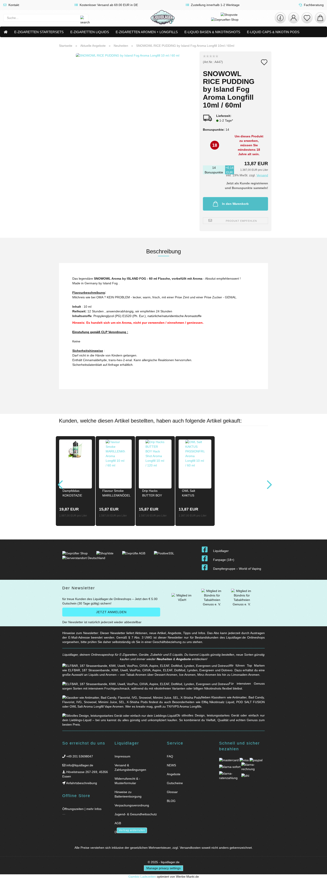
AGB (118, 823)
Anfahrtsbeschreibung (81, 783)
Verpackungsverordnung (132, 805)
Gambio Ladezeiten (142, 876)
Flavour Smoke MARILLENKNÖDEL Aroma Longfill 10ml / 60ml (116, 494)
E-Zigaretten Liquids (89, 32)
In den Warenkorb (235, 204)
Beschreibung (163, 251)
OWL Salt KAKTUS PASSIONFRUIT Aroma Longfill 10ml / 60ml (193, 494)
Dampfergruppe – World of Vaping (237, 568)
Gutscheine (175, 783)
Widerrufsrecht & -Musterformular (127, 781)
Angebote (183, 659)
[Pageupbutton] (318, 872)
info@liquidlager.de (79, 765)
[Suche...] (82, 17)
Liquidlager (221, 551)
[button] (293, 17)
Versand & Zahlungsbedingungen (130, 767)
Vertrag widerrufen (132, 830)
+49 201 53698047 (79, 756)
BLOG (171, 801)
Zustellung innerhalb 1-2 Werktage (215, 5)
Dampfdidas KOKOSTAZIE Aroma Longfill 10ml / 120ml (73, 494)
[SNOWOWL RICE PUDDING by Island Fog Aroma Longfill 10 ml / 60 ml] (127, 107)
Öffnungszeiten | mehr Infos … (81, 811)
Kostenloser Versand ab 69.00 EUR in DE (108, 5)
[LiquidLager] (163, 18)
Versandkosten (190, 847)
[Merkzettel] (307, 17)
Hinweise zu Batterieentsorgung (128, 794)
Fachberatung (313, 5)
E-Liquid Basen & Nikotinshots (212, 32)
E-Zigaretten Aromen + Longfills (147, 32)
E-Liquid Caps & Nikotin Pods (273, 32)
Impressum (122, 756)
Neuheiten (164, 659)
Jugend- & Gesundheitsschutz (136, 814)
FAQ (170, 756)
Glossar (172, 792)
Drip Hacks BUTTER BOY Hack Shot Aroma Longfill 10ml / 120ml (154, 494)
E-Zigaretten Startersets (39, 32)
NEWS (171, 765)
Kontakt (13, 5)
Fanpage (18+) (223, 560)
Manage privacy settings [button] (163, 868)
